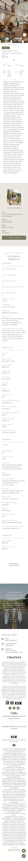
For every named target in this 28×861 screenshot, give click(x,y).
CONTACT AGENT (14, 237)
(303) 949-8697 (7, 221)
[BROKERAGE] (18, 708)
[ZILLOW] (14, 708)
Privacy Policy (21, 726)
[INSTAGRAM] (10, 708)
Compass (6, 664)
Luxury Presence (14, 718)
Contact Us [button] (14, 619)
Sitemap (20, 698)
